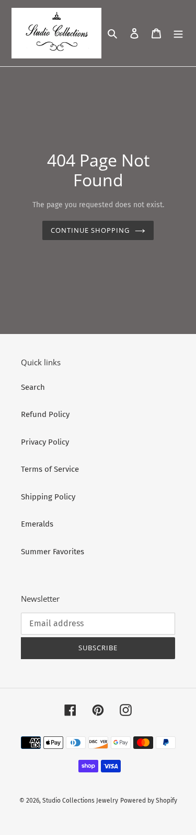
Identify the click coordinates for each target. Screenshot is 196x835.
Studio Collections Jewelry (80, 800)
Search (33, 387)
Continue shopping (90, 230)
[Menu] (178, 33)
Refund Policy (45, 414)
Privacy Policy (45, 442)
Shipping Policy (48, 497)
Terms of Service (50, 469)
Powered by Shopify (148, 800)
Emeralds (37, 524)
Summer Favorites (52, 551)
